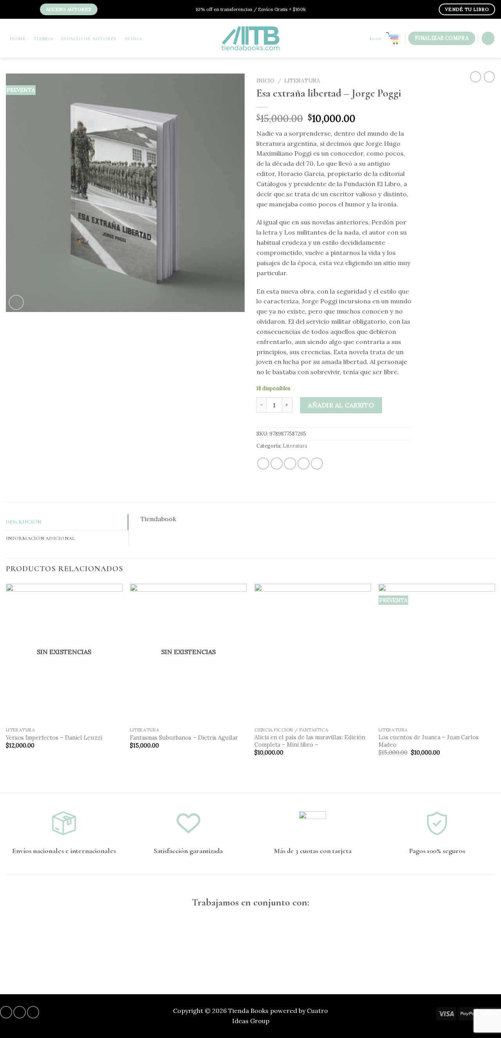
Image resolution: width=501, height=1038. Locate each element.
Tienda (43, 39)
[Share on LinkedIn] (317, 463)
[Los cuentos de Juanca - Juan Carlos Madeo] (436, 653)
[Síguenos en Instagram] (18, 10)
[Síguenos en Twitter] (24, 10)
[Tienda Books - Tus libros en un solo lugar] (250, 38)
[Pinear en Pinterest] (303, 463)
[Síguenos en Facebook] (12, 10)
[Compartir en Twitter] (276, 463)
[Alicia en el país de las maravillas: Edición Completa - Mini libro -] (312, 653)
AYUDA (133, 39)
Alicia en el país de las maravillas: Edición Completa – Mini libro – (309, 741)
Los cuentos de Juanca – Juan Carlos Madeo (428, 741)
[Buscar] (488, 38)
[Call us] (33, 1012)
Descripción (23, 522)
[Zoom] (16, 302)
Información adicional (40, 538)
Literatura (302, 80)
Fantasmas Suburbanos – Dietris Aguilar (184, 737)
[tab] (67, 522)
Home (18, 39)
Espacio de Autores (89, 39)
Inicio (265, 80)
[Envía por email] (290, 463)
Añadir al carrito (341, 405)
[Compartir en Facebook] (263, 463)
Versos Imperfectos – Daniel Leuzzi (54, 737)
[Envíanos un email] (30, 10)
